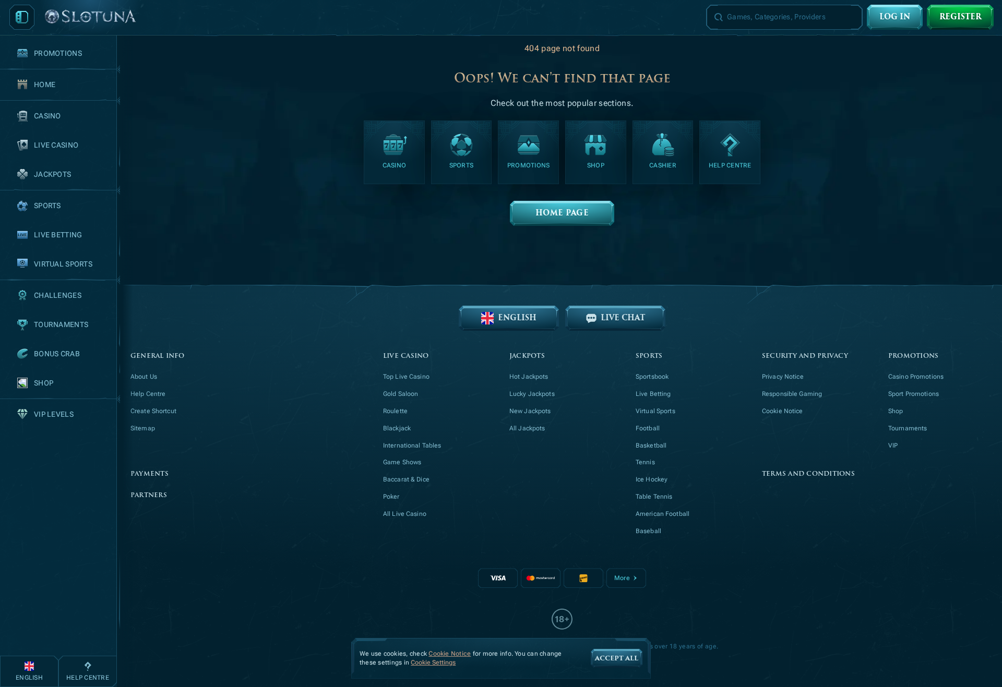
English (517, 317)
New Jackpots (530, 411)
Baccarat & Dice (406, 479)
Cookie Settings (433, 662)
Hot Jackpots (528, 376)
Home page (562, 213)
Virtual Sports (655, 411)
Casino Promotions (916, 376)
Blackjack (397, 428)
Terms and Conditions (808, 473)
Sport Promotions (913, 393)
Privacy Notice (783, 376)
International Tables (412, 445)
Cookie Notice (782, 411)
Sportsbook (652, 376)
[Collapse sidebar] (21, 17)
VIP (893, 445)
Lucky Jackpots (532, 393)
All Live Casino (404, 513)
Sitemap (142, 428)
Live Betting (653, 393)
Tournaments (907, 428)
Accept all (616, 658)
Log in (894, 16)
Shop (895, 411)
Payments (149, 473)
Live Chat (623, 317)
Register (960, 16)
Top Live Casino (406, 376)
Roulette (395, 411)
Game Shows (402, 462)
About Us (143, 376)
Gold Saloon (400, 393)
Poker (391, 496)
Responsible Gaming (792, 393)
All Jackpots (527, 428)
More (621, 578)
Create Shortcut (153, 411)
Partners (148, 495)
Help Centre (147, 393)
